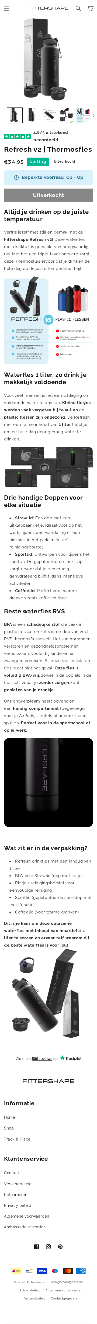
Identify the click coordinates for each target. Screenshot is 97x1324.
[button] (7, 8)
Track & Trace (17, 1139)
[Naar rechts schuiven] (93, 115)
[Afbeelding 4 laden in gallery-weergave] (66, 115)
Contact (11, 1173)
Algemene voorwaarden (26, 1216)
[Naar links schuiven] (3, 115)
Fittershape (35, 1282)
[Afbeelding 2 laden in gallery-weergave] (32, 115)
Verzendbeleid (18, 1184)
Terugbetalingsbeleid (66, 1282)
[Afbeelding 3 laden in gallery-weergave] (49, 115)
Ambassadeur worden (25, 1227)
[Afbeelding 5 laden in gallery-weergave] (83, 115)
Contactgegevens (64, 1298)
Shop (9, 1128)
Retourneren (15, 1195)
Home (9, 1117)
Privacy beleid (17, 1205)
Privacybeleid (30, 1290)
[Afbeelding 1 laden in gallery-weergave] (14, 115)
